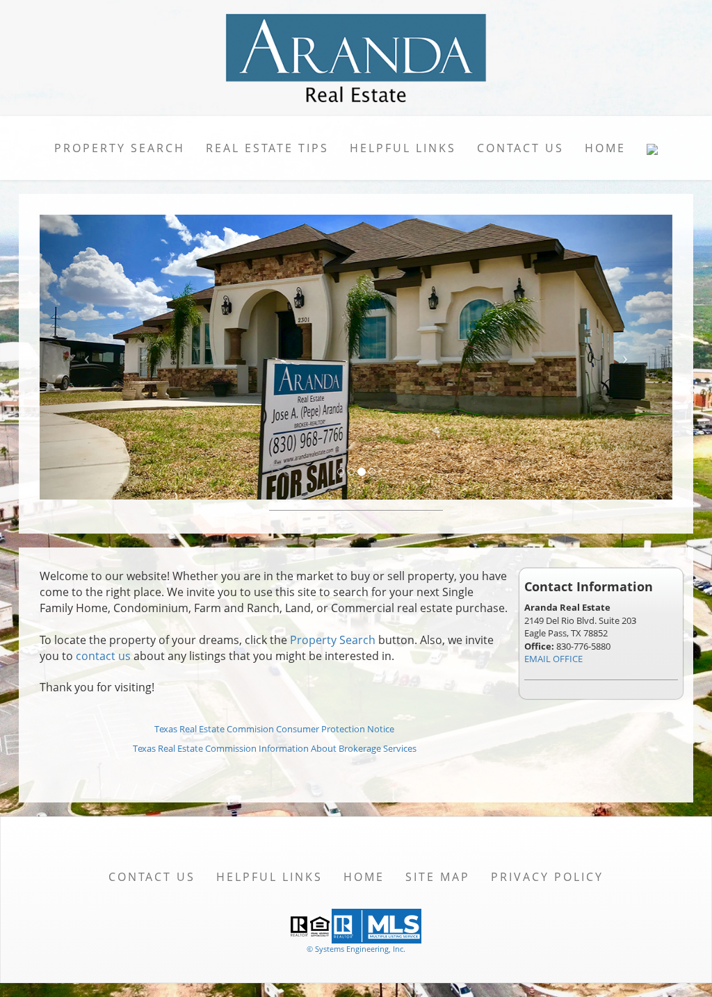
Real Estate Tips (267, 148)
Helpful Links (403, 148)
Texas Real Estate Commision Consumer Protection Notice (274, 729)
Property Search (119, 148)
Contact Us (520, 148)
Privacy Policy (547, 876)
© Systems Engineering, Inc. (356, 949)
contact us (103, 656)
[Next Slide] (625, 357)
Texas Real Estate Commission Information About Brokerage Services (274, 748)
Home (605, 148)
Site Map (437, 876)
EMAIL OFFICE (553, 658)
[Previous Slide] (87, 357)
